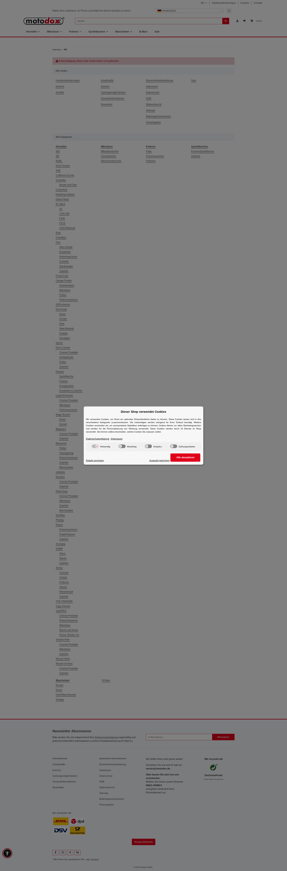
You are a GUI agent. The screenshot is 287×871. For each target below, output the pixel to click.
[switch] (95, 446)
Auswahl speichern (159, 460)
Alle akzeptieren (185, 457)
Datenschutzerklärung (97, 439)
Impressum (116, 439)
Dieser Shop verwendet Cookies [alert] (143, 411)
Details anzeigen (95, 460)
